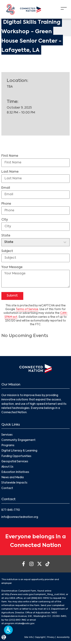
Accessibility (63, 637)
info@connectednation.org (19, 517)
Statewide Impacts (14, 483)
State (5, 235)
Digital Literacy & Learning (19, 451)
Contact (7, 488)
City (4, 219)
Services (7, 435)
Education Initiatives (15, 472)
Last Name (10, 171)
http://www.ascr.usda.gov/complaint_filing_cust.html (35, 594)
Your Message (11, 267)
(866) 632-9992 (40, 598)
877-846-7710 (10, 510)
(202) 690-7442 (17, 620)
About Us (7, 467)
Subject (7, 251)
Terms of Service (27, 309)
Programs (7, 445)
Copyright (40, 637)
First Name (9, 156)
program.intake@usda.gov (19, 623)
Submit (12, 295)
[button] (8, 629)
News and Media (12, 477)
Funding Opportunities (16, 456)
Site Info (28, 637)
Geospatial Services (14, 461)
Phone (6, 203)
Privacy (51, 637)
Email (5, 188)
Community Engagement (18, 440)
